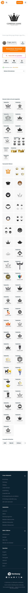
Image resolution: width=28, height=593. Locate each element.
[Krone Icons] (8, 175)
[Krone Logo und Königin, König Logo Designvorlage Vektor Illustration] (8, 129)
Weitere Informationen (9, 70)
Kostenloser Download (14, 49)
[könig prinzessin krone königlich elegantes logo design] (8, 205)
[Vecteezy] (2, 2)
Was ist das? (15, 67)
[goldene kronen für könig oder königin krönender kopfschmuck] (10, 184)
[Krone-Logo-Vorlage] (8, 229)
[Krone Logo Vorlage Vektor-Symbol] (8, 217)
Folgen (22, 43)
